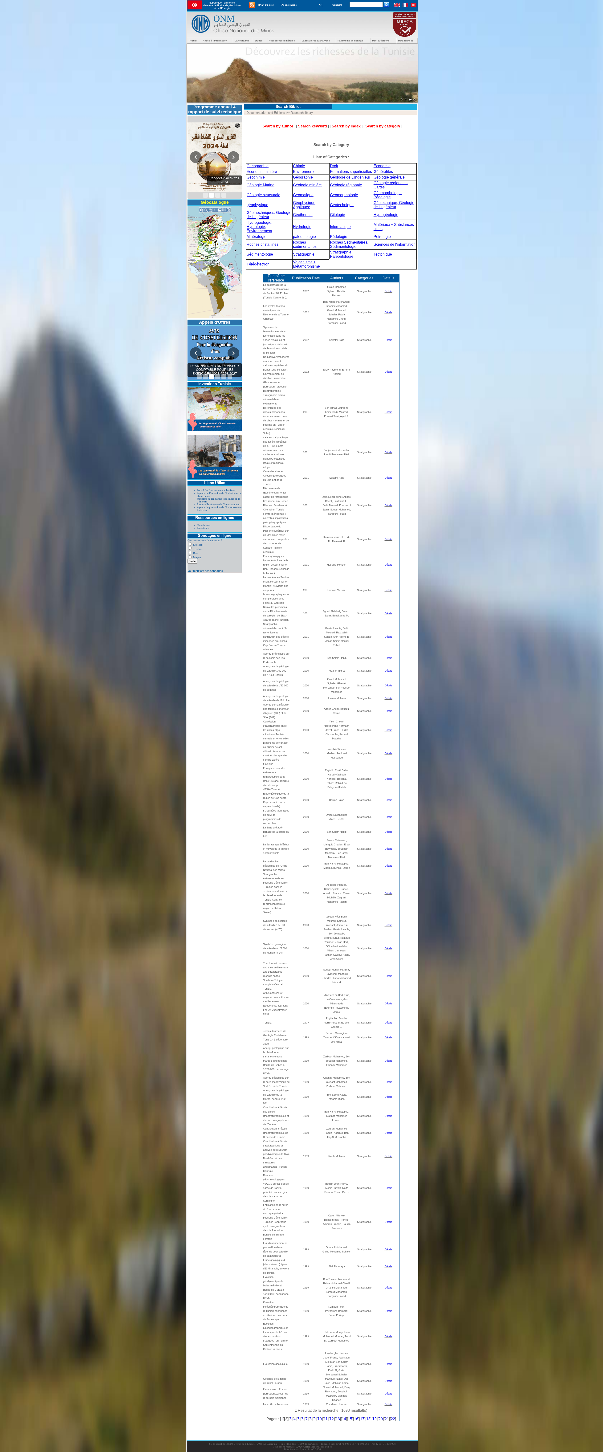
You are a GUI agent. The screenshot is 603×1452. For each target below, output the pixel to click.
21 (387, 1419)
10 (320, 1419)
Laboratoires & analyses (316, 40)
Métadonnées (405, 40)
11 (326, 1419)
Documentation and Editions (266, 112)
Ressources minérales (282, 40)
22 (393, 1419)
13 (338, 1419)
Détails (388, 291)
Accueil (193, 40)
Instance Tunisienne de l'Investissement (218, 504)
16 (356, 1419)
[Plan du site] (265, 5)
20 (381, 1419)
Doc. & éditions (381, 40)
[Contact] (337, 5)
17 (362, 1419)
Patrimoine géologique (350, 40)
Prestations (202, 527)
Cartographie (242, 40)
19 (374, 1419)
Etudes (259, 40)
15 (350, 1419)
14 (344, 1419)
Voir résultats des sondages (205, 571)
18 (368, 1419)
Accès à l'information (215, 40)
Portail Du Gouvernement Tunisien (216, 490)
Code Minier (204, 525)
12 (332, 1419)
